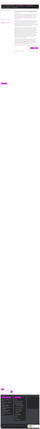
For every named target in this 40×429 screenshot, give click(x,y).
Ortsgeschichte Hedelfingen (20, 405)
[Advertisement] (33, 403)
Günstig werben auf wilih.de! (10, 5)
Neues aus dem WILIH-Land (20, 5)
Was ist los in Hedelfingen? (19, 404)
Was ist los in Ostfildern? (18, 410)
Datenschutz (8, 7)
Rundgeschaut (17, 412)
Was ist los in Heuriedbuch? (19, 407)
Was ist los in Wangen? (18, 409)
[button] (24, 5)
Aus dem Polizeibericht (29, 5)
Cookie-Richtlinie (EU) (14, 7)
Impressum (3, 7)
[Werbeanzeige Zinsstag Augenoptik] (6, 19)
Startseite (3, 5)
